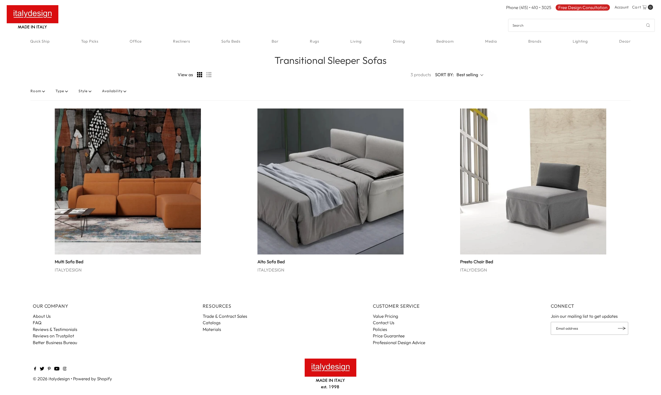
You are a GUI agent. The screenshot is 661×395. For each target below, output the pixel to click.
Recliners (181, 41)
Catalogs (212, 322)
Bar (275, 41)
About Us (42, 316)
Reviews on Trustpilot (53, 335)
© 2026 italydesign (51, 378)
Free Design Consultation (582, 7)
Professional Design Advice (399, 342)
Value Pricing (385, 316)
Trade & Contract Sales (225, 316)
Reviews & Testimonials (55, 329)
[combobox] (581, 25)
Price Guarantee (389, 335)
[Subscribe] (621, 328)
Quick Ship (40, 41)
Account (621, 7)
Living (356, 41)
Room (35, 91)
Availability (112, 91)
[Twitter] (42, 369)
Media (491, 41)
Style (83, 91)
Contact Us (383, 322)
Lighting (580, 41)
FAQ (37, 322)
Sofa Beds (230, 41)
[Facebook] (35, 369)
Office (136, 41)
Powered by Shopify (92, 378)
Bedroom (445, 41)
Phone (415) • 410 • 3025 (528, 7)
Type (60, 91)
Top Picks (89, 41)
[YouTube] (56, 369)
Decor (625, 41)
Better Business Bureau (55, 342)
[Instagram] (65, 369)
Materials (212, 329)
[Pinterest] (49, 369)
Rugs (314, 41)
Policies (380, 329)
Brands (534, 41)
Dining (399, 41)
